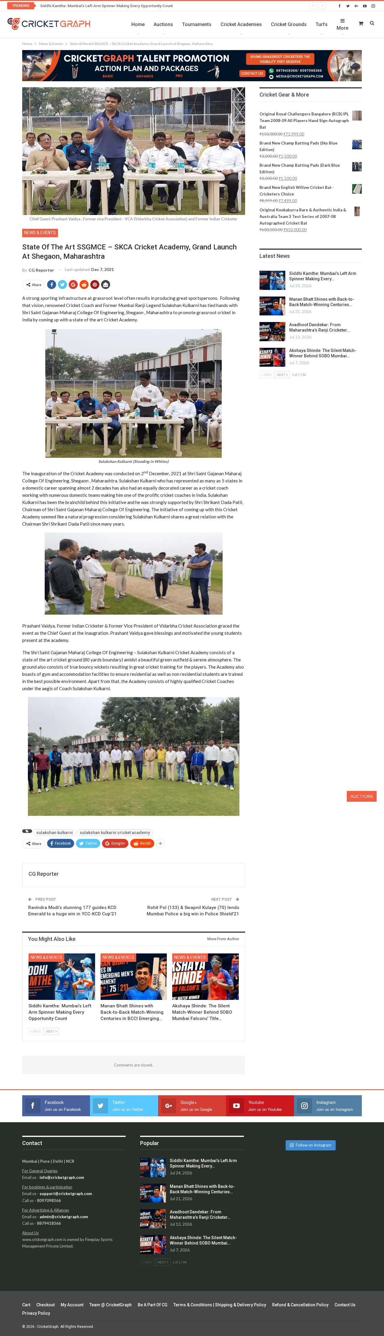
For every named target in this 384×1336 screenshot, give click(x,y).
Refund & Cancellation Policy (300, 1304)
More (342, 28)
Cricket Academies (241, 24)
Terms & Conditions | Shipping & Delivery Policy (219, 1304)
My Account (72, 1304)
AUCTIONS (361, 796)
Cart (26, 1304)
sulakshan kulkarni (54, 832)
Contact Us (345, 1304)
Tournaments (197, 24)
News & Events (40, 232)
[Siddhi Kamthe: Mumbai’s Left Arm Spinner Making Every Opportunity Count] (61, 976)
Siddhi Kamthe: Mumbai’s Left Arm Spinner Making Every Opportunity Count (106, 6)
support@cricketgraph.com (66, 1193)
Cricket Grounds (289, 24)
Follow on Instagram (314, 1145)
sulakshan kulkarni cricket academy (115, 832)
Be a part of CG (152, 1304)
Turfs (322, 24)
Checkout (45, 1304)
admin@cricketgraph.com (64, 1216)
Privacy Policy (36, 1313)
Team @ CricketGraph (110, 1304)
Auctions (163, 24)
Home (138, 24)
